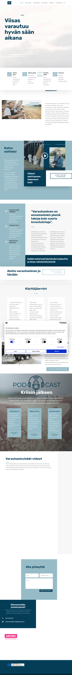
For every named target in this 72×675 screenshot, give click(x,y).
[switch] (28, 342)
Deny (15, 351)
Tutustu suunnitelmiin (57, 369)
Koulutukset (45, 2)
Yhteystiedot (59, 2)
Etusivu (21, 2)
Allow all (56, 351)
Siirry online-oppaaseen (61, 176)
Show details (60, 347)
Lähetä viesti (46, 590)
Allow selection (36, 351)
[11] (21, 363)
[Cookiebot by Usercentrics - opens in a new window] (60, 323)
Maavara (51, 2)
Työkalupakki (36, 2)
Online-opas (28, 2)
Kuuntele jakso (14, 433)
